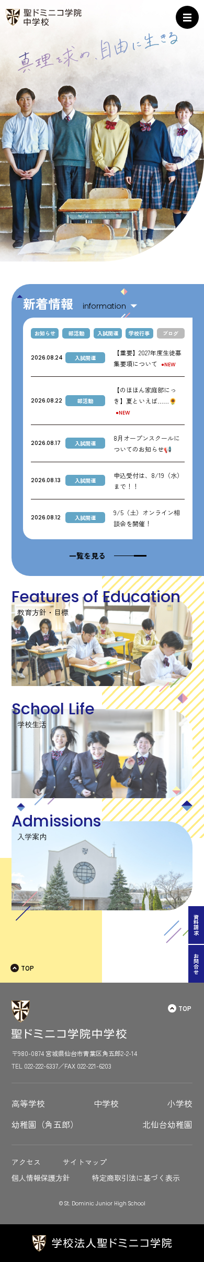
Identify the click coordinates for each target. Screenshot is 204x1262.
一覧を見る (87, 555)
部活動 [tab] (76, 333)
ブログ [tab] (170, 333)
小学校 (179, 1103)
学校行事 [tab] (139, 333)
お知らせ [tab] (45, 333)
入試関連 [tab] (107, 333)
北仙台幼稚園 (167, 1124)
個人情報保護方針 (41, 1177)
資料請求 (196, 925)
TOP (27, 967)
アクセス (26, 1162)
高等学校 (28, 1103)
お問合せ (196, 963)
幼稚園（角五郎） (45, 1124)
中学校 (106, 1103)
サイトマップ (85, 1162)
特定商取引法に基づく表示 (136, 1177)
